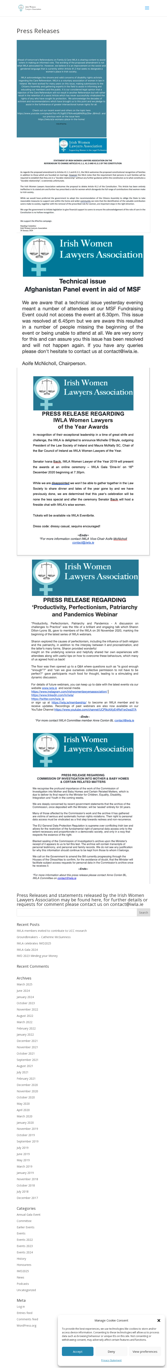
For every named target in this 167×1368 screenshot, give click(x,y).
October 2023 (26, 1003)
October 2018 (26, 1185)
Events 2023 (25, 1246)
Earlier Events (25, 1227)
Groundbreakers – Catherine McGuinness (44, 937)
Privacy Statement (111, 1360)
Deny (111, 1351)
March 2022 (24, 1022)
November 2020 (27, 1091)
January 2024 (25, 997)
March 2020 (24, 1116)
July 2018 (23, 1191)
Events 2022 (25, 1240)
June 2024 (23, 991)
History (21, 1259)
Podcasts (23, 1284)
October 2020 (26, 1097)
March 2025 (24, 984)
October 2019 (26, 1135)
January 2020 (25, 1123)
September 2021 (27, 1060)
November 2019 (27, 1129)
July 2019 (23, 1148)
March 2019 (24, 1166)
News (20, 1277)
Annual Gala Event (29, 1214)
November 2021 (27, 1047)
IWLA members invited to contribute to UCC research (52, 931)
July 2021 (23, 1072)
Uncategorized (26, 1290)
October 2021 (26, 1053)
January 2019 (25, 1173)
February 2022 (26, 1028)
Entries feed (24, 1313)
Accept (77, 1351)
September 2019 (27, 1141)
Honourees (24, 1265)
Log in (21, 1306)
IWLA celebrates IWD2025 (34, 943)
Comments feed (27, 1319)
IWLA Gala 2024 (27, 950)
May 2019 (23, 1160)
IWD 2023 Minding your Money (37, 956)
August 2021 (25, 1066)
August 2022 (25, 1016)
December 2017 (27, 1198)
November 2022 (27, 1009)
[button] (159, 1320)
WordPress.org (26, 1325)
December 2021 (27, 1041)
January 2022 (25, 1034)
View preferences (145, 1351)
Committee (24, 1221)
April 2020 (23, 1110)
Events (21, 1233)
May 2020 (23, 1104)
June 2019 (23, 1154)
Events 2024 (25, 1252)
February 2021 (26, 1078)
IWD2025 (23, 1271)
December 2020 (27, 1085)
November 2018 (27, 1179)
